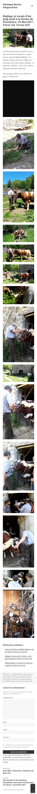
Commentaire (8, 698)
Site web (6, 737)
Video (30, 681)
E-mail (5, 729)
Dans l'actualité (12, 676)
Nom (5, 722)
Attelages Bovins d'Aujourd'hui (12, 6)
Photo (13, 681)
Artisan (8, 679)
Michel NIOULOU (18, 674)
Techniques (17, 678)
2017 (24, 678)
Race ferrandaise (20, 681)
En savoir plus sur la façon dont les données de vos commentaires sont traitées (18, 759)
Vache (27, 681)
